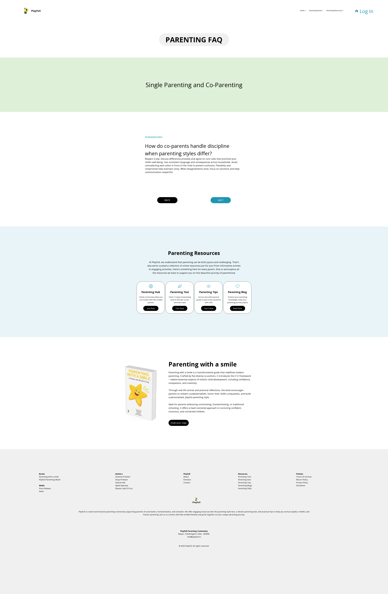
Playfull (36, 10)
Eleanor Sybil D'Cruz (124, 488)
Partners (187, 479)
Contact (186, 482)
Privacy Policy (302, 482)
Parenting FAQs (245, 488)
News (41, 491)
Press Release (45, 488)
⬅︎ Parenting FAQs (153, 136)
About (186, 476)
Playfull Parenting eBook (49, 479)
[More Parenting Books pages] (322, 10)
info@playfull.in (194, 537)
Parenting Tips (244, 482)
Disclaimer (300, 485)
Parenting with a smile (49, 476)
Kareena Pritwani (122, 476)
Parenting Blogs (245, 485)
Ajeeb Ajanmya (121, 485)
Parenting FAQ (194, 39)
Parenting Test (244, 476)
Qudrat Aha (120, 482)
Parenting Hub (244, 479)
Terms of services (304, 476)
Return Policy (302, 479)
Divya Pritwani (121, 479)
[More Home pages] (305, 10)
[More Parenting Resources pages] (343, 10)
